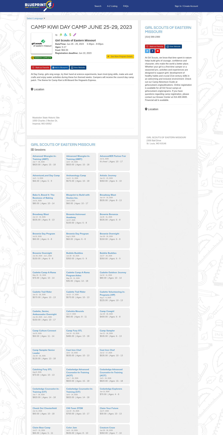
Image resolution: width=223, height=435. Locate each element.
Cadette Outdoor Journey (113, 272)
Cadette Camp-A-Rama (44, 272)
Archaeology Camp (76, 175)
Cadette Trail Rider (42, 292)
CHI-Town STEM (74, 408)
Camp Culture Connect (44, 330)
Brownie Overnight (109, 233)
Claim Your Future (109, 408)
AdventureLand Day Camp (46, 175)
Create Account (190, 6)
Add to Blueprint (61, 68)
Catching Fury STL (42, 369)
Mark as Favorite (41, 68)
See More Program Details (121, 56)
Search (98, 6)
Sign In (178, 6)
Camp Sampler (107, 330)
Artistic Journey (108, 175)
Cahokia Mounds (75, 311)
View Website (79, 68)
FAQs (125, 6)
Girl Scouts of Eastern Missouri (63, 145)
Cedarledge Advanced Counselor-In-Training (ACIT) (77, 372)
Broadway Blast (108, 195)
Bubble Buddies (74, 253)
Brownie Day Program (44, 233)
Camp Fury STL (74, 330)
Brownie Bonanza (109, 214)
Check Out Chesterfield (45, 408)
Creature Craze (107, 427)
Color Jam (71, 427)
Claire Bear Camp (41, 427)
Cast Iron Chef (73, 350)
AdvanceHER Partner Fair (113, 156)
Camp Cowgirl (107, 311)
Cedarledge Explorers (111, 389)
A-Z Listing (112, 6)
